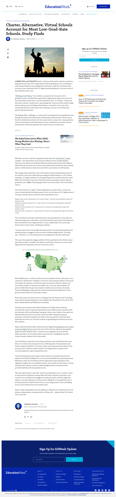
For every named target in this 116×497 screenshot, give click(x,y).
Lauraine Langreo (83, 81)
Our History (40, 476)
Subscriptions (77, 474)
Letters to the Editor (61, 474)
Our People (40, 479)
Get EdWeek (77, 471)
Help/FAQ (58, 476)
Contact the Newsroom (62, 482)
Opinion (75, 14)
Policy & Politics (35, 14)
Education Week (42, 406)
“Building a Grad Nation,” (24, 96)
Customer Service (60, 479)
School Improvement (39, 423)
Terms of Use (54, 490)
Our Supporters (41, 482)
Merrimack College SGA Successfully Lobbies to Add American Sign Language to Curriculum (93, 119)
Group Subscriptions (79, 479)
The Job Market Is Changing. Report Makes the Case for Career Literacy (89, 76)
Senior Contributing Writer (31, 406)
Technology (65, 14)
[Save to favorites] (8, 53)
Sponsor (88, 113)
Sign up (74, 459)
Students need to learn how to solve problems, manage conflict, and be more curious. (32, 148)
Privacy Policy (64, 490)
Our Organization (41, 474)
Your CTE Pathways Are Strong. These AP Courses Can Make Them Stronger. (92, 101)
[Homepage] (58, 6)
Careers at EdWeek (42, 485)
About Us (40, 471)
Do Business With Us (98, 471)
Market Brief (91, 14)
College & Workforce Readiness (18, 21)
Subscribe (103, 6)
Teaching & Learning (51, 14)
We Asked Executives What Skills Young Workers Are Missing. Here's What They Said (32, 141)
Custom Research (96, 485)
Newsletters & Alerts (79, 476)
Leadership (23, 14)
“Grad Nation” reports (62, 158)
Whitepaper (82, 96)
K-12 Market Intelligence (98, 482)
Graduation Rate (52, 423)
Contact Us (59, 471)
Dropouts (27, 423)
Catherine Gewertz (19, 39)
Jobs (82, 14)
